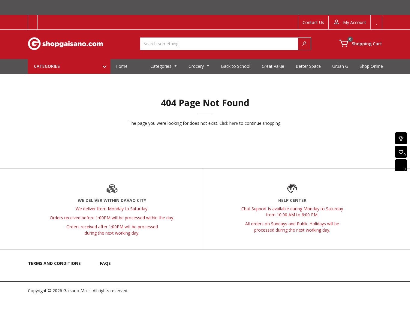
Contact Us (313, 22)
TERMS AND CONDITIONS (54, 263)
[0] (401, 152)
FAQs (105, 263)
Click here (228, 123)
